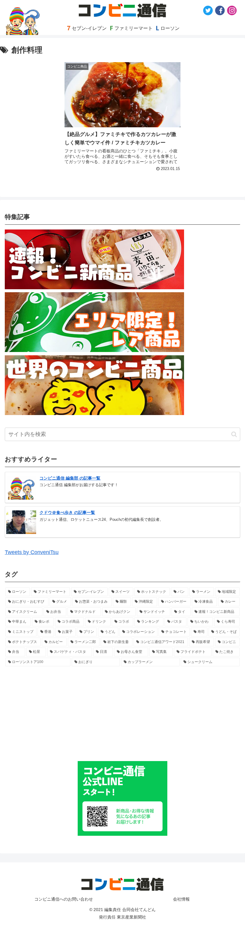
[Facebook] (220, 10)
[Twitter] (208, 10)
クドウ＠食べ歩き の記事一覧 (67, 512)
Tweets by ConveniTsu (32, 552)
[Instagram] (232, 10)
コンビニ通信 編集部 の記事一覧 (69, 478)
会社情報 (181, 899)
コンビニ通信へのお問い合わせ (63, 899)
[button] (234, 434)
